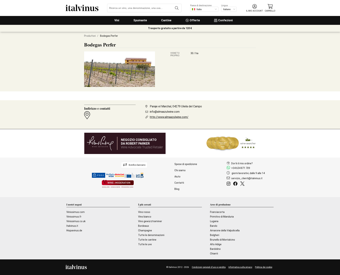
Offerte (195, 20)
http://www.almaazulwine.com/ (169, 117)
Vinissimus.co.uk (76, 221)
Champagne (145, 230)
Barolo (213, 225)
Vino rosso (144, 212)
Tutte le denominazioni (151, 235)
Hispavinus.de (74, 230)
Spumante (140, 20)
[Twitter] (243, 184)
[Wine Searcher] (231, 143)
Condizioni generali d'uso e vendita (209, 267)
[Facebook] (236, 184)
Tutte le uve (145, 244)
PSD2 (100, 175)
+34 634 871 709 (240, 168)
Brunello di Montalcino (222, 239)
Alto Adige (216, 244)
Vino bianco (144, 216)
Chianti (214, 253)
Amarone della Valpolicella (225, 230)
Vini (116, 20)
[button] (254, 8)
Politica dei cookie (263, 267)
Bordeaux (143, 225)
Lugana (214, 221)
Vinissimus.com (75, 212)
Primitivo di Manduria (222, 216)
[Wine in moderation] (118, 184)
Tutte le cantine (147, 239)
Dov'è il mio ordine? (242, 163)
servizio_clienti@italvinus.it (246, 178)
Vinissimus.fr (73, 216)
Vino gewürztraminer (150, 221)
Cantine (166, 20)
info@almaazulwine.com (165, 111)
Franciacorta (217, 212)
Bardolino (215, 249)
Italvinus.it (72, 225)
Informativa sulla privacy (240, 267)
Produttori (90, 35)
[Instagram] (229, 184)
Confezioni (225, 20)
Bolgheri (214, 235)
